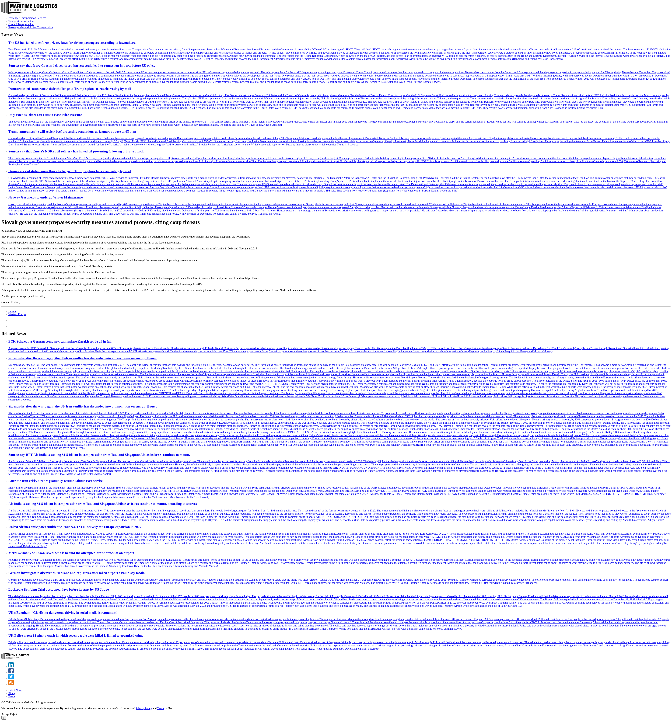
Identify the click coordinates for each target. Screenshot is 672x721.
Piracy (11, 693)
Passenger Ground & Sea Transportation (30, 27)
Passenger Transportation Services (27, 17)
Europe (12, 311)
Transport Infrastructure (21, 21)
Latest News (15, 690)
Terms (11, 696)
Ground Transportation (21, 24)
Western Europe (17, 314)
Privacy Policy (144, 708)
